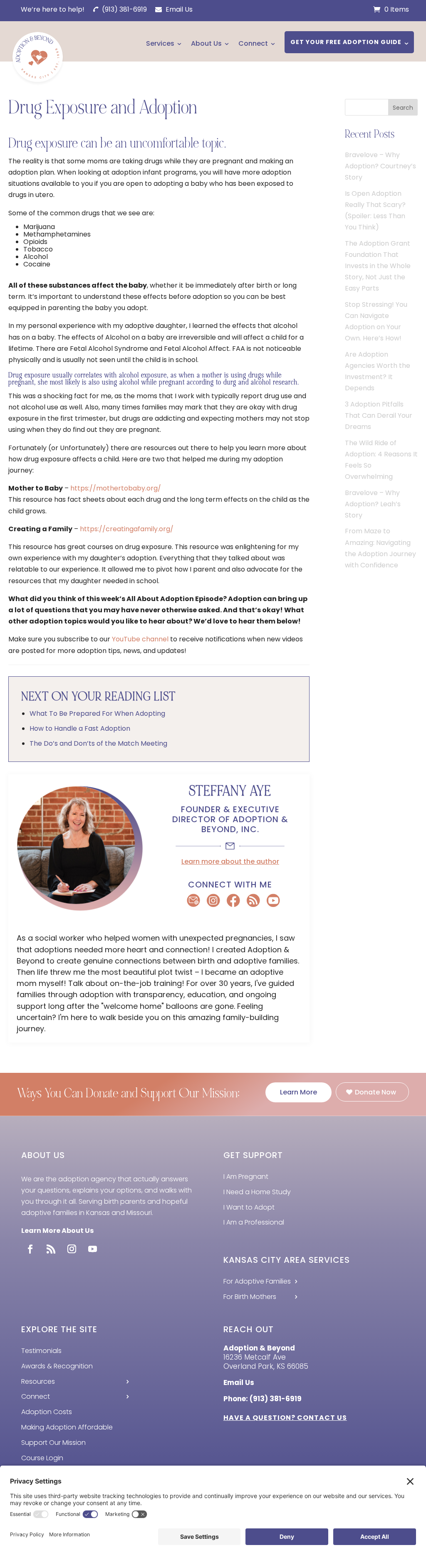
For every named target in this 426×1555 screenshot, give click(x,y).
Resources (38, 1381)
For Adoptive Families (257, 1281)
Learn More (298, 1092)
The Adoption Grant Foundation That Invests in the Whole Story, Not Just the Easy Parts (378, 266)
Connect (253, 43)
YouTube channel (140, 639)
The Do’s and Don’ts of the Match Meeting (98, 743)
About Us (206, 43)
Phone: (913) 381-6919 (262, 1399)
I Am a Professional (253, 1222)
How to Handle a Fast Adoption (80, 728)
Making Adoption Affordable (67, 1427)
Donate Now (375, 1092)
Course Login (42, 1458)
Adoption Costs (46, 1412)
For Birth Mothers (249, 1296)
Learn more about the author (230, 861)
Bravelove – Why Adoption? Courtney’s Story (380, 166)
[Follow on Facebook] (30, 1249)
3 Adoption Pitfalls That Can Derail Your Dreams (378, 415)
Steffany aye (230, 791)
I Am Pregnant (245, 1176)
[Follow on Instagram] (71, 1249)
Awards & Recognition (57, 1366)
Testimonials (41, 1350)
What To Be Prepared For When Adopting (97, 713)
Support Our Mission (53, 1442)
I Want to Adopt (249, 1207)
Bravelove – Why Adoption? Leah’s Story (373, 504)
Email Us (178, 9)
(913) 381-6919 (123, 9)
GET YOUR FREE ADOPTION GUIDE (345, 42)
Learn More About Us (57, 1230)
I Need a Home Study (257, 1192)
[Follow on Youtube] (92, 1249)
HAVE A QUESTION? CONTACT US (285, 1417)
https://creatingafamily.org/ (126, 529)
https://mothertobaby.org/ (115, 488)
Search (403, 108)
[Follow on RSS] (50, 1249)
